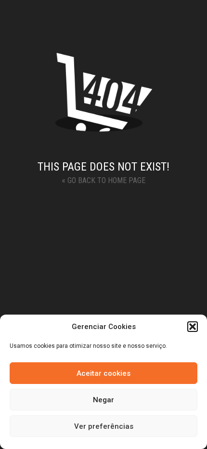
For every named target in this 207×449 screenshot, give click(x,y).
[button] (192, 326)
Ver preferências (103, 426)
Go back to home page (103, 179)
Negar (103, 400)
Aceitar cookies (103, 373)
